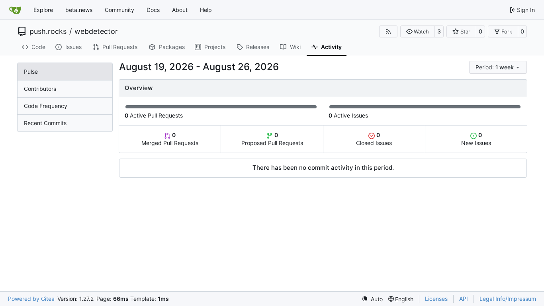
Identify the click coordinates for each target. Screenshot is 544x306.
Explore (43, 9)
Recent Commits (45, 123)
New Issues (476, 138)
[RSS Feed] (388, 31)
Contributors (40, 88)
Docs (153, 9)
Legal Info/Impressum (507, 298)
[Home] (15, 10)
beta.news (78, 9)
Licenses (436, 298)
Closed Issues (374, 138)
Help (206, 9)
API (463, 298)
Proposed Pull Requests (272, 138)
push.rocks (48, 31)
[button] (417, 31)
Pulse (31, 71)
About (180, 9)
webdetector (96, 31)
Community (119, 9)
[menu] (498, 67)
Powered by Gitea (31, 298)
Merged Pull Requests (169, 138)
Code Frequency (45, 105)
